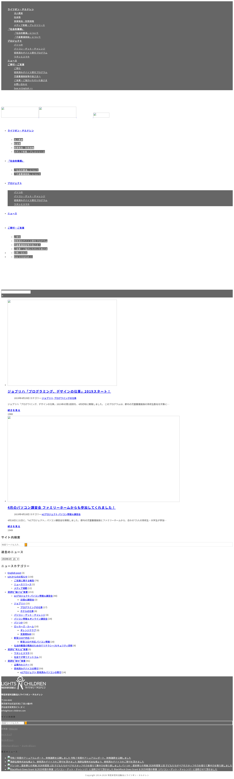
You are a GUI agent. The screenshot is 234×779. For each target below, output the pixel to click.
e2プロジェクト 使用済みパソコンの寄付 (40, 672)
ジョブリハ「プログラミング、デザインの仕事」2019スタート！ (59, 391)
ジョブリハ (47, 398)
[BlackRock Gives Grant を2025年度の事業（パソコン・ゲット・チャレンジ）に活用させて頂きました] (61, 769)
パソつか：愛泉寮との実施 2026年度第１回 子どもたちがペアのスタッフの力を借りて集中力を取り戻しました (176, 765)
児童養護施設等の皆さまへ (27, 76)
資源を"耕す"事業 (16, 660)
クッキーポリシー (29, 745)
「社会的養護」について (26, 32)
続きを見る (14, 410)
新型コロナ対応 (22, 637)
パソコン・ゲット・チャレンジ (29, 48)
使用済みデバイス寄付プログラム (30, 52)
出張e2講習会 (27, 599)
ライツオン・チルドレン (21, 9)
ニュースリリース (23, 584)
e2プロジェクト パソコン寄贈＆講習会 (61, 514)
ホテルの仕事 (27, 611)
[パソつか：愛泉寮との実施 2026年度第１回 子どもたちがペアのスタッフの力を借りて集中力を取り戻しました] (64, 765)
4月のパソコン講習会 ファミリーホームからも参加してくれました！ (62, 507)
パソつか (18, 44)
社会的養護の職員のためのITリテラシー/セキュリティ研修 (43, 645)
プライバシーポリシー (10, 745)
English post (14, 572)
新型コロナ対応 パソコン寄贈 (35, 641)
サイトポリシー (7, 740)
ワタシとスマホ (22, 56)
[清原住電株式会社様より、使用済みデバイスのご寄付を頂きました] (42, 761)
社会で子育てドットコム (26, 657)
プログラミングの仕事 (65, 398)
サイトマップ (6, 734)
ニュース (12, 60)
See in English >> (23, 88)
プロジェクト (15, 40)
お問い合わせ (20, 84)
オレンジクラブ (28, 630)
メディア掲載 (20, 588)
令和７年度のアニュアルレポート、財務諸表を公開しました (101, 757)
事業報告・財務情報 (24, 21)
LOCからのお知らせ (17, 576)
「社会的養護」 (16, 29)
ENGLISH (13, 728)
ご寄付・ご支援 (16, 64)
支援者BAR (25, 634)
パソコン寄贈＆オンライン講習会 (30, 618)
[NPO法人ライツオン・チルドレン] (55, 116)
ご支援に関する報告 (24, 580)
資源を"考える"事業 (18, 649)
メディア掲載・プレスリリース (29, 25)
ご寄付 (17, 68)
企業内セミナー (22, 664)
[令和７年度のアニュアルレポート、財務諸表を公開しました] (39, 757)
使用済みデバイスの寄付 (26, 668)
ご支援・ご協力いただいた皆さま (30, 80)
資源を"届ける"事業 (18, 592)
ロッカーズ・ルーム (24, 626)
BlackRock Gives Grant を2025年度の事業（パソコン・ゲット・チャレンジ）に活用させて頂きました (165, 769)
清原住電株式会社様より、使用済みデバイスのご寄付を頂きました (110, 761)
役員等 (17, 17)
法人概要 (18, 13)
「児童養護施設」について (27, 36)
